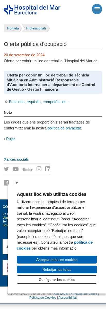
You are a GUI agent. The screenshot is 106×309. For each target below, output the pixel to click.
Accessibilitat (67, 297)
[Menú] (97, 9)
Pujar (10, 139)
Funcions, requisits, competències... (39, 101)
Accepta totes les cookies (56, 260)
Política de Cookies (42, 297)
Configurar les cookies (57, 279)
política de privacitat (64, 128)
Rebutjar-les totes (56, 269)
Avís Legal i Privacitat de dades (75, 293)
